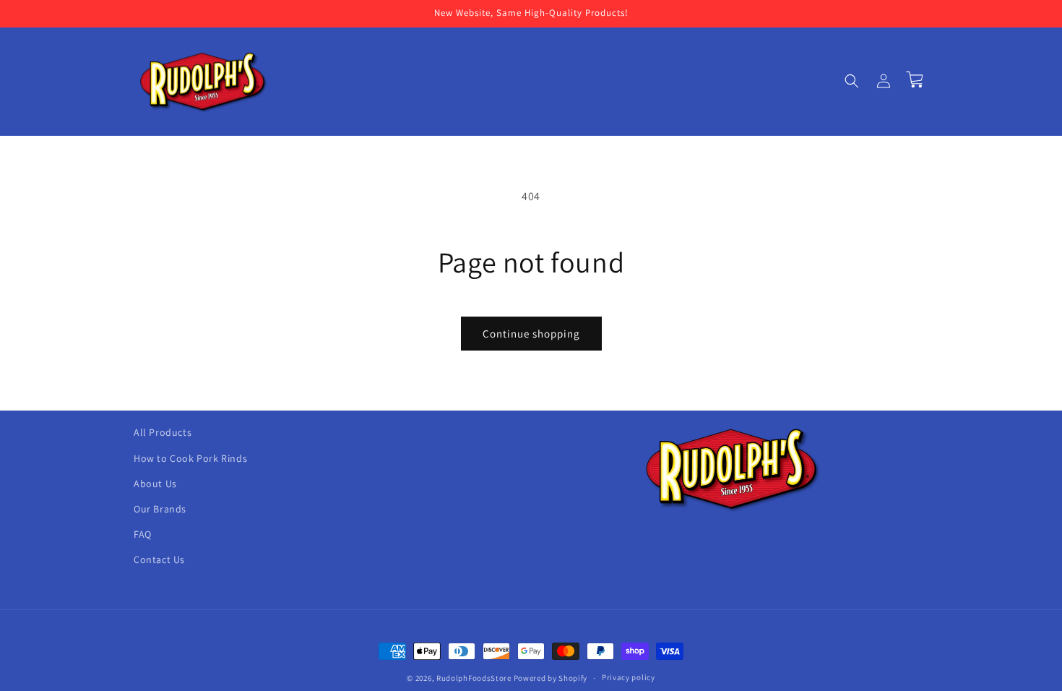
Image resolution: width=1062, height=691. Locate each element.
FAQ (143, 534)
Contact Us (159, 559)
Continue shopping (531, 333)
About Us (155, 483)
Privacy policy (628, 677)
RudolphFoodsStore (473, 678)
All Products (162, 432)
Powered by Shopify (551, 678)
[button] (852, 81)
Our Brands (160, 508)
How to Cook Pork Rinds (190, 458)
